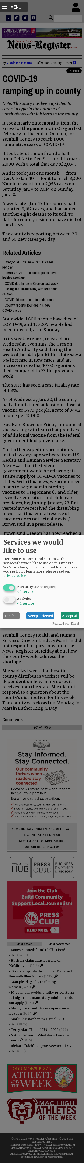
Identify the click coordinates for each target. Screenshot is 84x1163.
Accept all (70, 616)
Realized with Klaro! (65, 623)
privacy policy (14, 575)
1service (25, 592)
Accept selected (40, 616)
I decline (11, 616)
